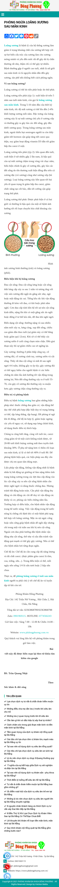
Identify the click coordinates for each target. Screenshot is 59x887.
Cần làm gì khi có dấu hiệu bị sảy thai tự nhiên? (29, 720)
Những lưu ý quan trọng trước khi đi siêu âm (28, 716)
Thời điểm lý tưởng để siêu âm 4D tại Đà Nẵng (28, 779)
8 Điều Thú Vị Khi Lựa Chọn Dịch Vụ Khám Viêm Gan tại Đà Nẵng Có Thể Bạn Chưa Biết (28, 815)
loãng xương (24, 400)
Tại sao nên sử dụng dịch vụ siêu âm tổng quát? (29, 746)
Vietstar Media (41, 884)
